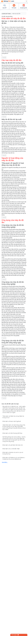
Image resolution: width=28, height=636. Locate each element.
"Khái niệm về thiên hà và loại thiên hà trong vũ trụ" (13, 416)
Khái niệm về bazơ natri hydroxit (11, 421)
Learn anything (6, 13)
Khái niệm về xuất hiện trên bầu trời (12, 445)
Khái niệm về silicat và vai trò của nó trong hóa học (12, 453)
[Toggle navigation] (26, 1)
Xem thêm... (5, 462)
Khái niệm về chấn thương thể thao (12, 433)
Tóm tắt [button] (4, 57)
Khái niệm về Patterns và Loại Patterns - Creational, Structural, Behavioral (13, 458)
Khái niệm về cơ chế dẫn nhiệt (11, 448)
